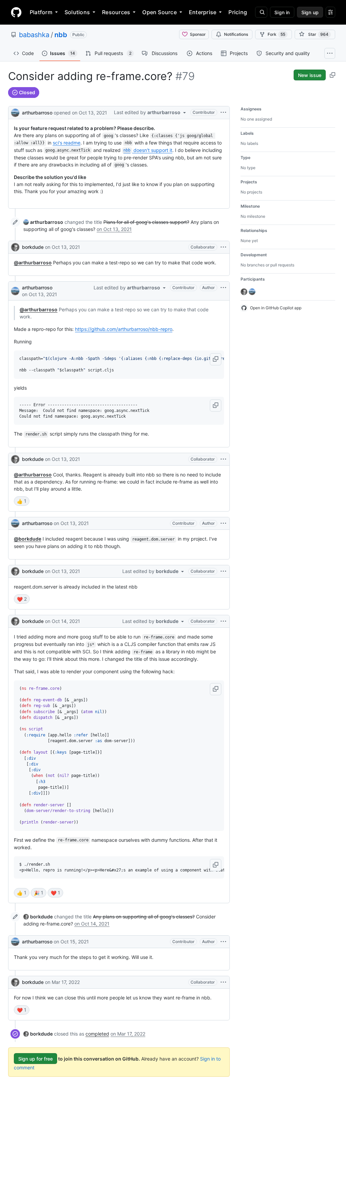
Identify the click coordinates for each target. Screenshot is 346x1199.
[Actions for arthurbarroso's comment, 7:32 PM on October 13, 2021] (223, 523)
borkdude (33, 247)
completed (97, 1034)
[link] (43, 222)
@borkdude (27, 539)
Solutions (77, 12)
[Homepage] (16, 12)
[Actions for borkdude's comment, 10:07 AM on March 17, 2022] (223, 982)
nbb (60, 35)
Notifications (236, 34)
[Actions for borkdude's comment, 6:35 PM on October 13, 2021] (223, 247)
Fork (276, 34)
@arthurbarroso (33, 262)
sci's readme (66, 143)
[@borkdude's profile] (15, 247)
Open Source (159, 12)
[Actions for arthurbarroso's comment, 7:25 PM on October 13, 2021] (223, 287)
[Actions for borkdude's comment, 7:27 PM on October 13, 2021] (223, 459)
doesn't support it (147, 150)
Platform (41, 12)
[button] (215, 359)
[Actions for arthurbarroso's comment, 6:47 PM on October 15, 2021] (223, 941)
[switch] (21, 501)
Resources (116, 12)
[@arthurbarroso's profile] (15, 112)
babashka (34, 35)
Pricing (237, 12)
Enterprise (202, 12)
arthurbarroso (37, 112)
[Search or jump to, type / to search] (261, 12)
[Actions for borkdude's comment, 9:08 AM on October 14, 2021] (223, 621)
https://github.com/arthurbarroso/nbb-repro (123, 329)
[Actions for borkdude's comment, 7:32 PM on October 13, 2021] (223, 571)
